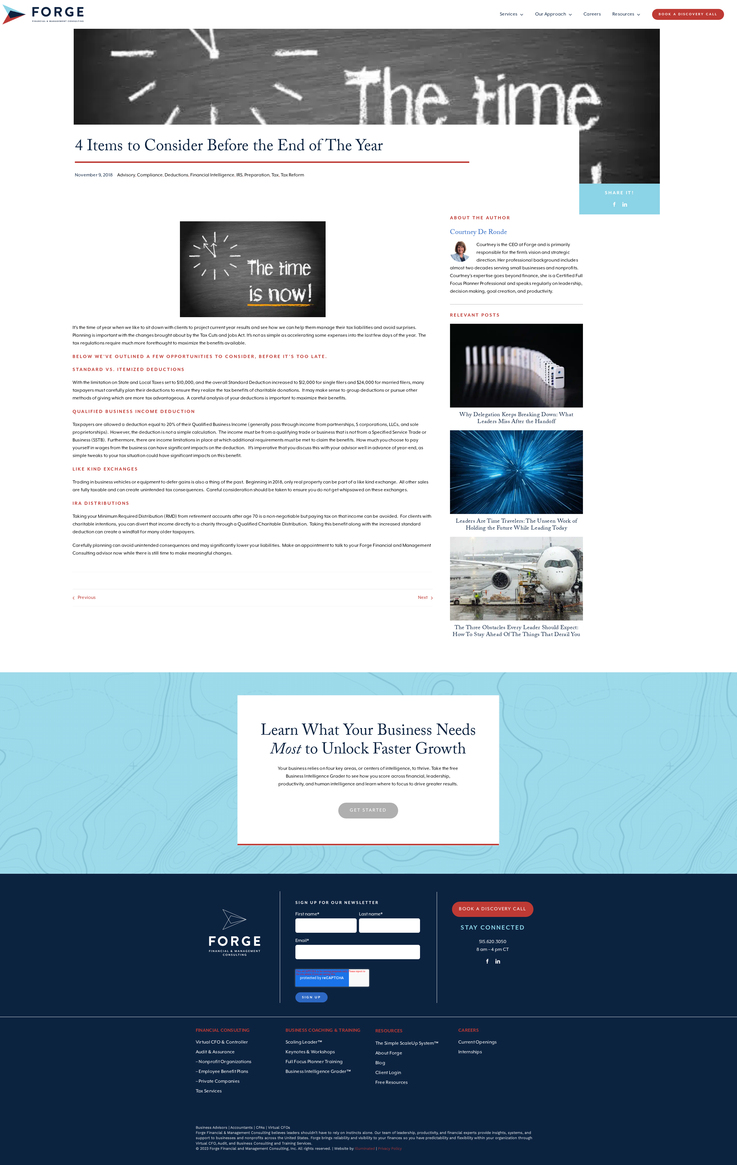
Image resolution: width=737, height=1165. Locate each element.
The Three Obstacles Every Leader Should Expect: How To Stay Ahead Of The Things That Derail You (516, 631)
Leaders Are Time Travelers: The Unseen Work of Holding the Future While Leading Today (516, 525)
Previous (87, 597)
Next (423, 597)
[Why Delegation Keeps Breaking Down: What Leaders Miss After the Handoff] (516, 366)
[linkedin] (497, 961)
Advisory (126, 175)
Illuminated (365, 1148)
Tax (275, 175)
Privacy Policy (390, 1148)
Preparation (256, 175)
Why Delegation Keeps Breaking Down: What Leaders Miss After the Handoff (516, 418)
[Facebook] (614, 204)
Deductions (176, 175)
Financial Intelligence (212, 175)
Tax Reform (292, 175)
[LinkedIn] (625, 204)
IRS (239, 175)
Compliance (150, 175)
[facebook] (487, 961)
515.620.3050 (492, 942)
